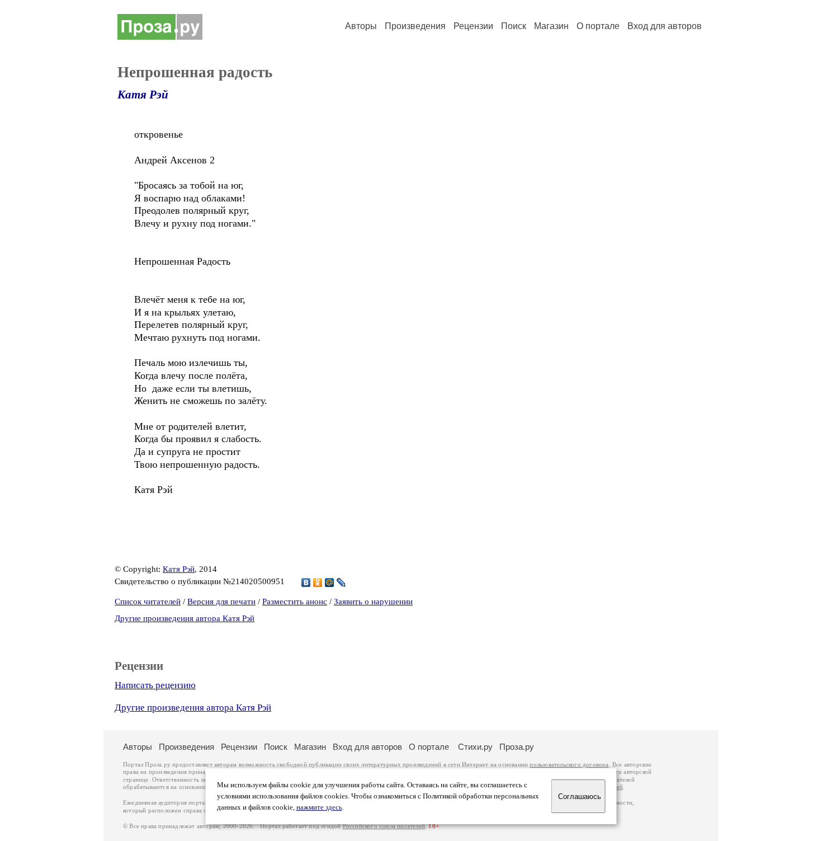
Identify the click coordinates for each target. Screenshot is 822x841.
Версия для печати (221, 601)
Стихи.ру (475, 746)
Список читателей (148, 601)
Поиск (513, 26)
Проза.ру (516, 746)
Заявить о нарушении (373, 601)
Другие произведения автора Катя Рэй (184, 618)
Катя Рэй (142, 94)
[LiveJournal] (341, 582)
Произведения (415, 26)
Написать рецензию (155, 685)
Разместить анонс (294, 601)
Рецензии (473, 26)
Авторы (361, 26)
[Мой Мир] (330, 582)
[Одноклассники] (318, 582)
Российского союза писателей (384, 826)
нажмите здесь (319, 807)
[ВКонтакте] (306, 582)
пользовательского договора (569, 765)
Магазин (551, 26)
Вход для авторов (664, 26)
